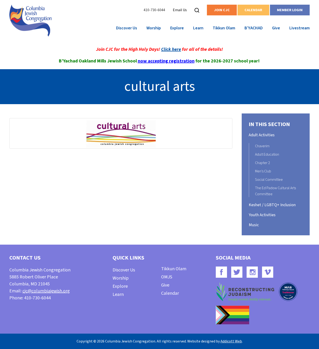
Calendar (253, 10)
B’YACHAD (254, 28)
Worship (153, 28)
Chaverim (262, 146)
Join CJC (222, 10)
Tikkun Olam (224, 28)
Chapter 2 (262, 162)
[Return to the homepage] (30, 21)
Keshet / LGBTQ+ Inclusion (272, 205)
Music (254, 225)
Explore (177, 28)
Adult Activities (262, 135)
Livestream (299, 28)
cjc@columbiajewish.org (46, 291)
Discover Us (126, 28)
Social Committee (269, 179)
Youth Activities (262, 215)
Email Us (180, 10)
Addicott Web (231, 341)
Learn (198, 28)
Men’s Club (263, 171)
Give (276, 28)
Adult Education (267, 154)
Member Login (290, 10)
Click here (171, 49)
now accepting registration (166, 61)
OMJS (166, 277)
